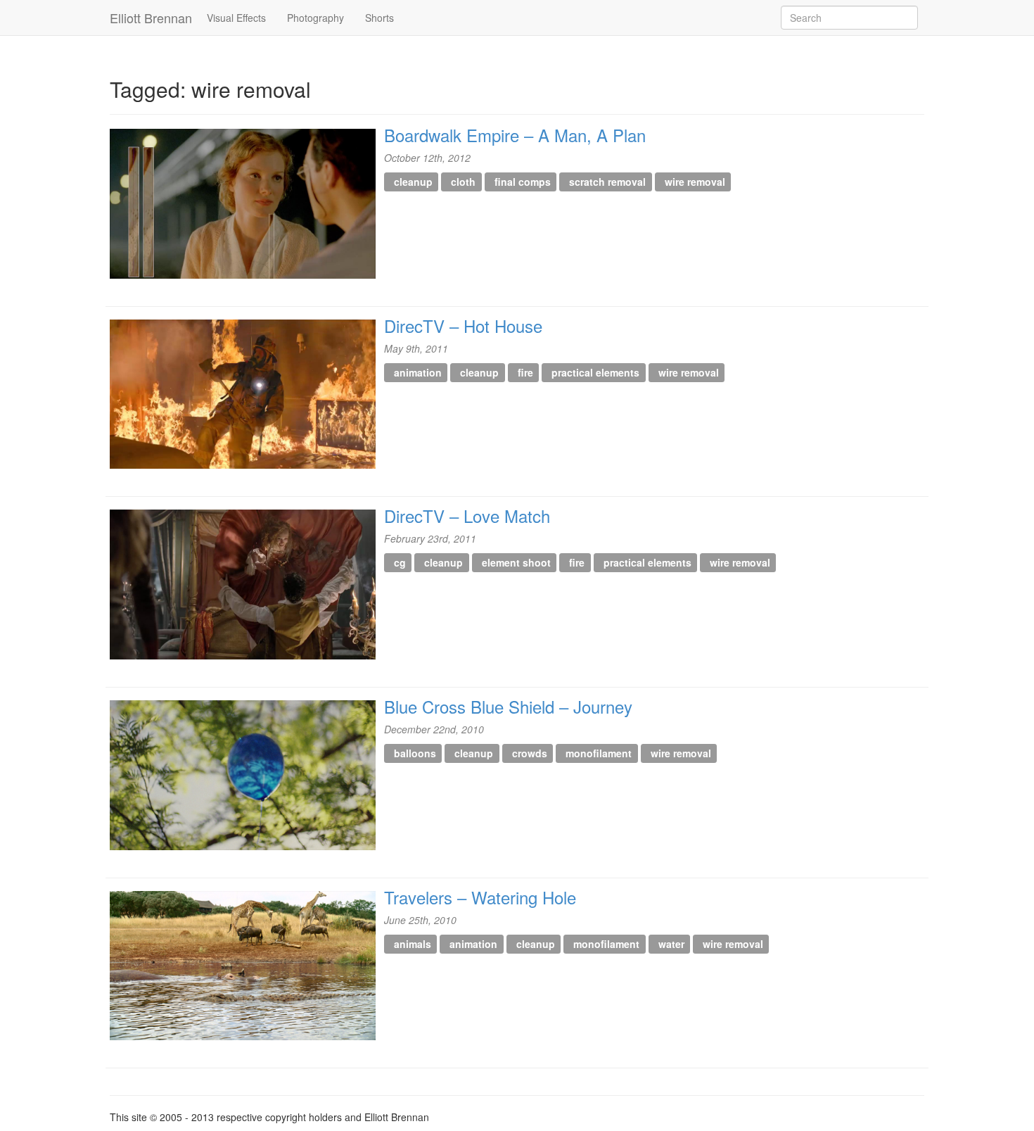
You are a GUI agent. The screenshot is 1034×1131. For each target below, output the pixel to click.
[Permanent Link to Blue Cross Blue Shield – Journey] (243, 775)
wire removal (695, 182)
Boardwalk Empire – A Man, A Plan (515, 134)
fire (525, 372)
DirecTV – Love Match (467, 515)
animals (412, 944)
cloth (463, 182)
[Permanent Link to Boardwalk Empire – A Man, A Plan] (243, 204)
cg (400, 562)
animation (418, 372)
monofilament (599, 753)
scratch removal (607, 182)
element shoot (516, 562)
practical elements (595, 372)
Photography (315, 18)
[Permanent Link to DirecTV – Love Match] (243, 584)
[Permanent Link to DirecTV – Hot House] (243, 394)
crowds (529, 753)
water (671, 944)
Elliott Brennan (151, 17)
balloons (415, 753)
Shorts (379, 18)
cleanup (413, 182)
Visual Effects (236, 18)
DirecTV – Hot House (463, 325)
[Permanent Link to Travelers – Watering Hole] (243, 966)
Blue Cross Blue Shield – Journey (508, 706)
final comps (522, 182)
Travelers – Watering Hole (480, 897)
